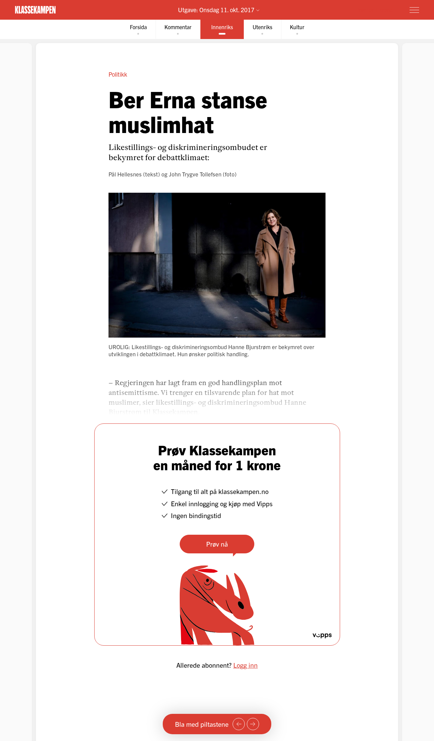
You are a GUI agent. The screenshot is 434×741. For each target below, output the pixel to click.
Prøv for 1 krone (374, 9)
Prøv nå (217, 543)
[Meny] (414, 10)
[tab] (138, 29)
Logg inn (245, 665)
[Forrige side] (239, 724)
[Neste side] (253, 724)
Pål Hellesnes (125, 173)
